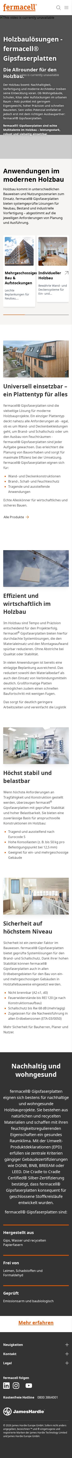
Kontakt (9, 1354)
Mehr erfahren (36, 1322)
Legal (7, 1363)
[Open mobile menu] (66, 7)
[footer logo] (36, 1412)
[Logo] (20, 7)
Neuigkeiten (13, 1345)
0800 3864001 (47, 1397)
